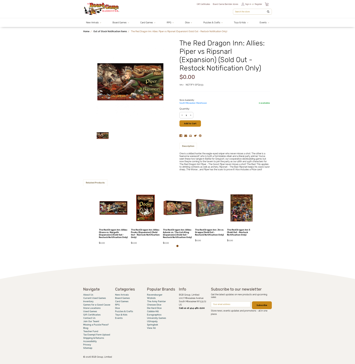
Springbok (152, 324)
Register (258, 4)
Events (263, 22)
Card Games (147, 22)
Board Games (119, 22)
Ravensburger (154, 294)
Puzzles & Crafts (212, 22)
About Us (88, 294)
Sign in (248, 4)
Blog (85, 328)
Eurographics (154, 314)
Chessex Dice (154, 304)
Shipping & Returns (93, 338)
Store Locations (92, 308)
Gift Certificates (203, 4)
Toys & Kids (240, 22)
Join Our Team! (91, 321)
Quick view (113, 204)
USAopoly (152, 321)
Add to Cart (113, 212)
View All (151, 328)
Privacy (87, 344)
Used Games (90, 311)
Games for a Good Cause (96, 304)
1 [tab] (177, 246)
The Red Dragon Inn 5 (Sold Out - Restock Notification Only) (238, 232)
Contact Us (89, 318)
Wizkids (151, 298)
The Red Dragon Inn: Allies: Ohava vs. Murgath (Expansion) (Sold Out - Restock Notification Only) (113, 234)
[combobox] (252, 12)
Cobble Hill (153, 311)
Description (188, 146)
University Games (156, 318)
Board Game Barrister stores (225, 4)
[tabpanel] (113, 217)
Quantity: (184, 108)
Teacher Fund (90, 331)
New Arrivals (92, 22)
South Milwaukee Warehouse (193, 103)
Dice (187, 22)
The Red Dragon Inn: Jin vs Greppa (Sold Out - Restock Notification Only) (209, 232)
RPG (169, 22)
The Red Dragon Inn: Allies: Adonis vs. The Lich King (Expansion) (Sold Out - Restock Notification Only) (177, 234)
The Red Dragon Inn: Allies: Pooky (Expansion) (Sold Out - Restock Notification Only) (145, 234)
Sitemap (87, 348)
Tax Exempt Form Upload (96, 334)
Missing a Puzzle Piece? (96, 324)
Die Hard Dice (154, 308)
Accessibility (90, 341)
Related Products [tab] (95, 182)
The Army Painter (156, 301)
